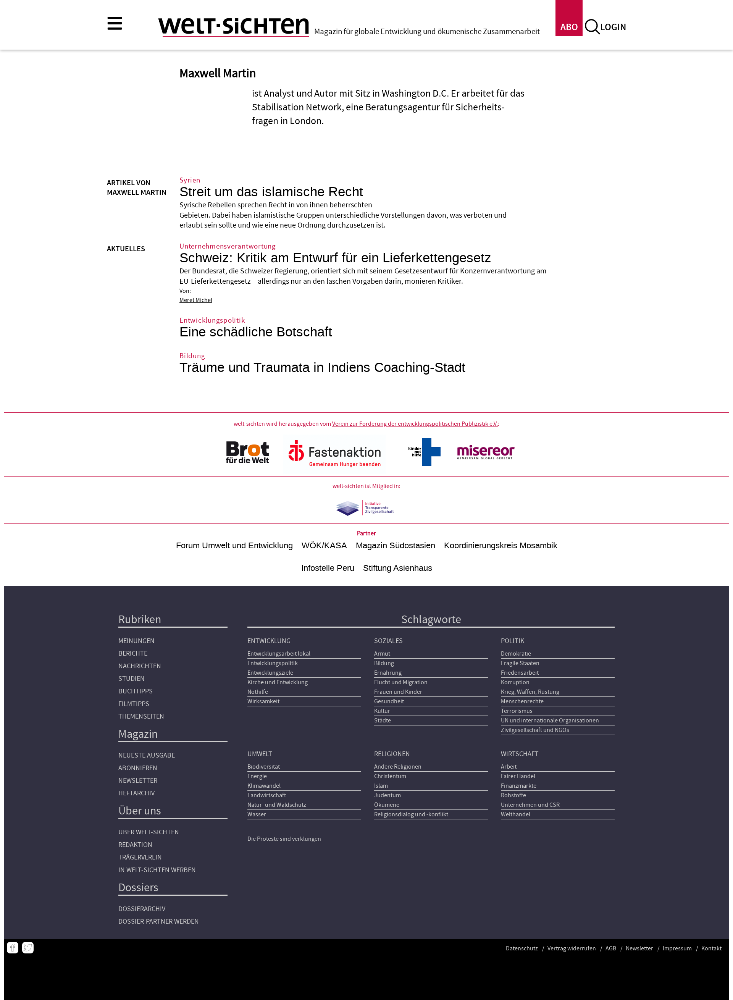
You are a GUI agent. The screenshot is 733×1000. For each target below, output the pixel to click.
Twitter (28, 947)
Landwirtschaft (266, 795)
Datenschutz (522, 948)
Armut (382, 654)
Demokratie (516, 654)
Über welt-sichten (148, 832)
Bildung (384, 663)
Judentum (387, 795)
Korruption (515, 682)
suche (592, 26)
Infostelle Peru (327, 568)
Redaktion (135, 844)
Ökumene (386, 805)
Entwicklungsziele (270, 673)
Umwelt (259, 754)
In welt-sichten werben (157, 870)
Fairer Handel (518, 776)
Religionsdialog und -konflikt (411, 814)
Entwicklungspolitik (272, 663)
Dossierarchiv (141, 909)
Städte (382, 720)
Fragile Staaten (520, 663)
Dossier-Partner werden (158, 921)
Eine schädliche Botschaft (255, 332)
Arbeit (509, 767)
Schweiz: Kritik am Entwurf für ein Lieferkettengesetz (335, 258)
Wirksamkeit (263, 701)
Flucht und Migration (401, 682)
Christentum (390, 776)
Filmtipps (133, 704)
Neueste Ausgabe (146, 755)
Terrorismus (517, 711)
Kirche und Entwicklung (277, 682)
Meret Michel (195, 300)
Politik (512, 641)
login (613, 27)
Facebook (12, 947)
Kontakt (711, 948)
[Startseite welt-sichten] (233, 26)
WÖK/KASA (324, 545)
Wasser (256, 814)
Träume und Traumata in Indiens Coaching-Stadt (322, 367)
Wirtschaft (520, 754)
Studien (131, 678)
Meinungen (136, 641)
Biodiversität (263, 767)
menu (114, 23)
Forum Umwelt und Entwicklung (234, 545)
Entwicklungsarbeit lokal (278, 654)
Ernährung (388, 673)
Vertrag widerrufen (571, 948)
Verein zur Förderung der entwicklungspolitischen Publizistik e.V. (415, 424)
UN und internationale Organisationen (550, 720)
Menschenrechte (522, 701)
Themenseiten (141, 716)
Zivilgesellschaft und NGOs (535, 730)
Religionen (392, 754)
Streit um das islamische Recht (271, 191)
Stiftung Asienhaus (397, 568)
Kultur (382, 711)
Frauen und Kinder (398, 692)
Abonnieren (137, 768)
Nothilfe (257, 692)
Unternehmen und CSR (530, 805)
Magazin (138, 734)
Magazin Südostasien (395, 545)
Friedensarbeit (520, 673)
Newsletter (137, 780)
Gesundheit (389, 701)
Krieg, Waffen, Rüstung (530, 692)
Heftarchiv (136, 793)
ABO (569, 27)
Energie (257, 776)
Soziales (388, 641)
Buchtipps (135, 691)
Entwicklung (269, 641)
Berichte (132, 653)
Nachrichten (139, 666)
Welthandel (515, 814)
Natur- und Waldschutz (276, 805)
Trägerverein (140, 857)
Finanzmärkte (518, 786)
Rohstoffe (513, 795)
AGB (610, 948)
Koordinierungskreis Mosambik (500, 545)
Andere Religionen (397, 767)
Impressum (677, 948)
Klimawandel (264, 786)
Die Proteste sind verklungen (284, 839)
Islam (381, 786)
